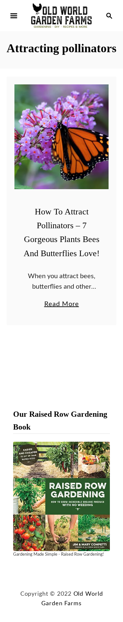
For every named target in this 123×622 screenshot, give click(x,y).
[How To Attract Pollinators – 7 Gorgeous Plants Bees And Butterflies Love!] (61, 136)
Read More (61, 305)
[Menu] (14, 16)
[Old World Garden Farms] (61, 15)
